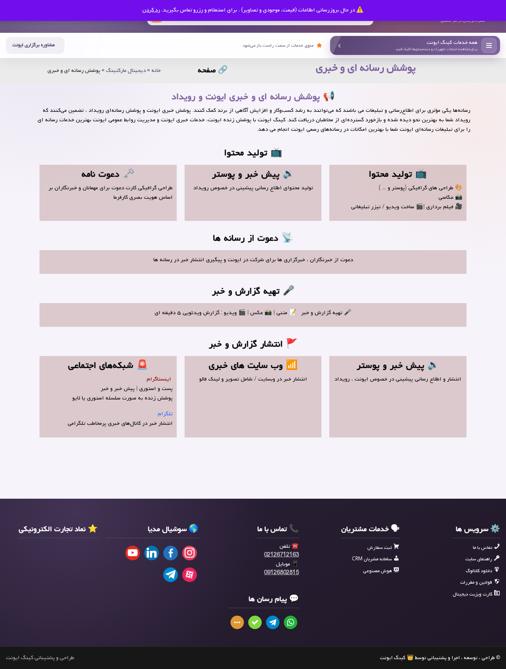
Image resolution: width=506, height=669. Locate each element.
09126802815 (281, 572)
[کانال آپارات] (189, 575)
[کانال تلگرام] (170, 575)
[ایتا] (237, 622)
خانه (156, 70)
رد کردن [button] (151, 10)
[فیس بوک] (170, 553)
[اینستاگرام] (189, 553)
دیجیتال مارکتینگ (126, 70)
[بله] (255, 622)
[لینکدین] (151, 553)
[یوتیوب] (132, 553)
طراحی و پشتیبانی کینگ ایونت (40, 658)
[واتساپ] (290, 622)
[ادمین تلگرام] (272, 622)
